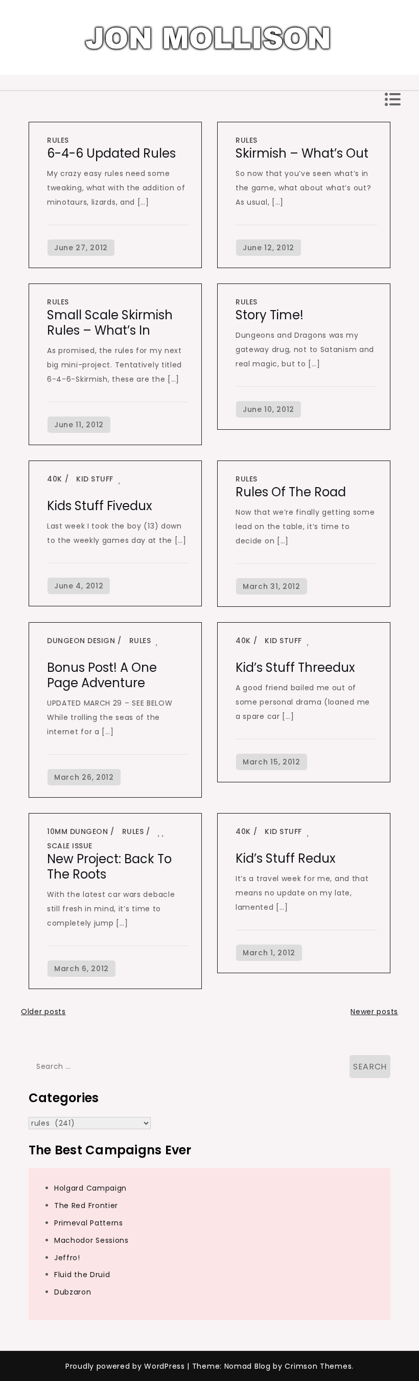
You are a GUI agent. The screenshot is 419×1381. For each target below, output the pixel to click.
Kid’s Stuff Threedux (295, 667)
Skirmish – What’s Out (302, 153)
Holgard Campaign (90, 1188)
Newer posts (374, 1011)
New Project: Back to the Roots (109, 866)
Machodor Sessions (91, 1240)
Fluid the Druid (82, 1274)
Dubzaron (72, 1292)
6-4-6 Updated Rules (111, 153)
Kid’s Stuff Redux (286, 858)
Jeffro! (67, 1258)
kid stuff (94, 479)
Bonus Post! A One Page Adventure (102, 675)
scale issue (69, 846)
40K (54, 479)
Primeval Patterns (88, 1223)
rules (58, 140)
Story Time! (270, 314)
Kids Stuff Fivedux (99, 505)
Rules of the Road (291, 492)
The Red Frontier (86, 1205)
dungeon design (81, 640)
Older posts (43, 1011)
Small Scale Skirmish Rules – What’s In (110, 322)
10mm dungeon (77, 831)
